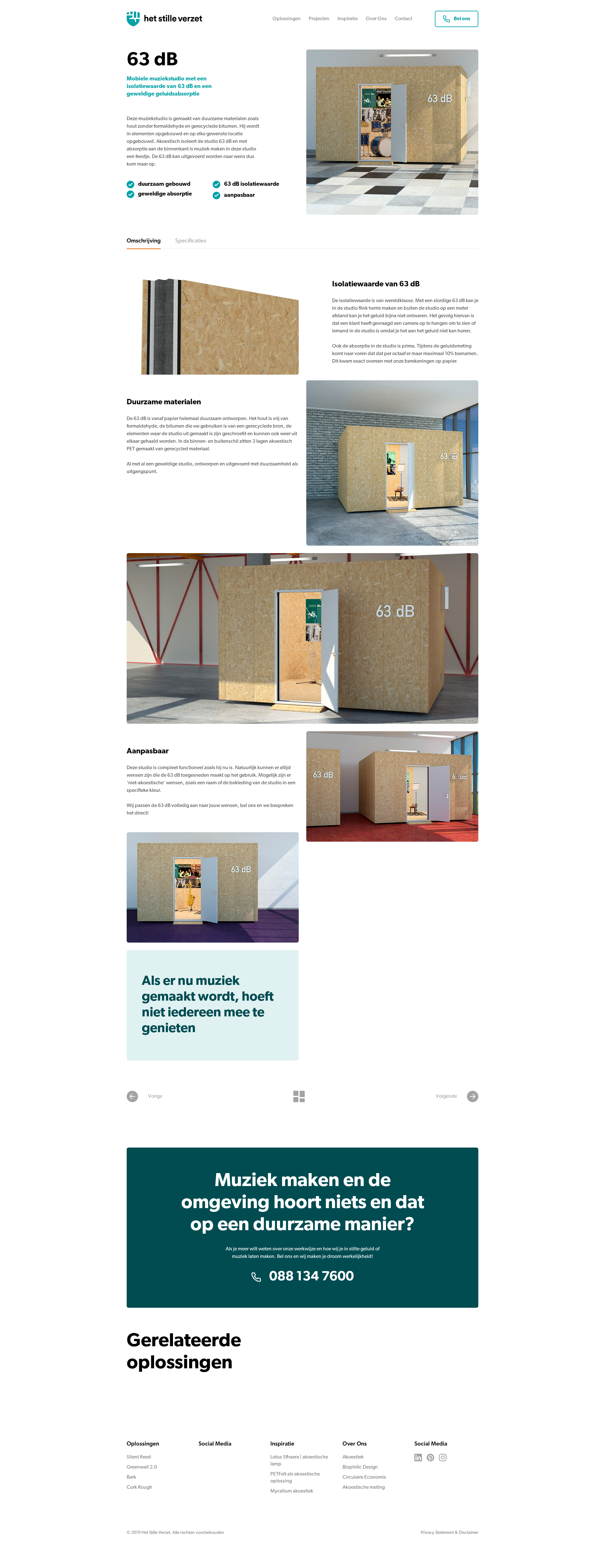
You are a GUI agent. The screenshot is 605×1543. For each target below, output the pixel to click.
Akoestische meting (364, 1487)
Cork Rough (139, 1487)
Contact (403, 18)
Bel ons (462, 18)
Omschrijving (144, 241)
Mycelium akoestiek (291, 1491)
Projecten (319, 18)
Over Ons (376, 18)
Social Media (215, 1444)
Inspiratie (347, 18)
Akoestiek (353, 1457)
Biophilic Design (360, 1467)
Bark (131, 1477)
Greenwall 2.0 (142, 1467)
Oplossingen (287, 18)
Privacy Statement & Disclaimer (449, 1532)
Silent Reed (139, 1457)
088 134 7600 (311, 1277)
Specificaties (190, 241)
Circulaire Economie (364, 1477)
